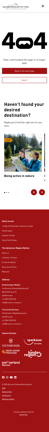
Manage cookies (8, 399)
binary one (23, 414)
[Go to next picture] (42, 192)
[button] (4, 192)
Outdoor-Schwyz (8, 235)
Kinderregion (7, 231)
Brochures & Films (9, 267)
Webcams (5, 272)
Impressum (6, 395)
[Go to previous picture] (34, 192)
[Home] (15, 6)
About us (5, 253)
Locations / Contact (9, 257)
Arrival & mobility (9, 262)
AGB (3, 388)
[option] (23, 156)
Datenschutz (7, 392)
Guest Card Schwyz (9, 240)
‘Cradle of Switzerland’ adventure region (17, 226)
